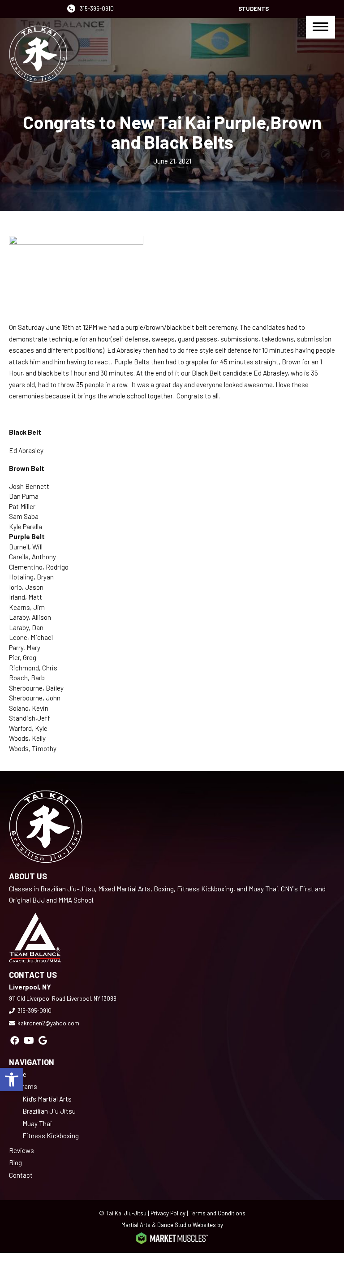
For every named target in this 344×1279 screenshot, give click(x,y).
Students (253, 8)
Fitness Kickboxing (50, 1136)
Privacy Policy (167, 1213)
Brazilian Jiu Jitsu (49, 1111)
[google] (43, 1040)
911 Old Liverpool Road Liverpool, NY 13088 (62, 998)
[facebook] (14, 1040)
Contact (21, 1175)
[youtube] (29, 1040)
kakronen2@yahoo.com (48, 1023)
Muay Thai (37, 1123)
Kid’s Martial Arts (47, 1099)
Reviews (21, 1150)
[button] (11, 1079)
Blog (15, 1162)
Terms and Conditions (217, 1213)
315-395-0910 (97, 8)
